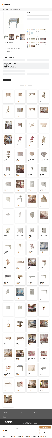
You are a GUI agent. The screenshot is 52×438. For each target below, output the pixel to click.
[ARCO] (8, 139)
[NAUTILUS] (32, 324)
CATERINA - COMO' (19, 235)
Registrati (35, 412)
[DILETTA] (20, 246)
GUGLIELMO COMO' (7, 313)
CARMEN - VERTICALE (20, 219)
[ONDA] (8, 338)
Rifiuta (45, 432)
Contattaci (20, 412)
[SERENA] (20, 353)
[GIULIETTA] (44, 262)
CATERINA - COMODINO (30, 236)
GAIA (29, 267)
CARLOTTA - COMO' (43, 189)
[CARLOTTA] (44, 169)
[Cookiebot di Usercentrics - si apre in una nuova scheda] (5, 436)
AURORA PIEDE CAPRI (7, 174)
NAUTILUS (29, 328)
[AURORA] (44, 139)
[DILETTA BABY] (32, 246)
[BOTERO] (20, 169)
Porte (4, 416)
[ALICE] (14, 22)
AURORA (41, 144)
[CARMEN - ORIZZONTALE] (8, 215)
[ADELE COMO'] (8, 95)
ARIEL (17, 144)
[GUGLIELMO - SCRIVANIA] (44, 292)
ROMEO (5, 358)
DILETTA (17, 251)
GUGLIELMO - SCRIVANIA (42, 298)
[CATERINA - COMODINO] (32, 230)
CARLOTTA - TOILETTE (20, 204)
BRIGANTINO (30, 174)
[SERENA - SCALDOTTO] (44, 353)
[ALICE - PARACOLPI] (44, 125)
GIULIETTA (41, 267)
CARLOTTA (42, 174)
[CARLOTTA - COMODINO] (8, 199)
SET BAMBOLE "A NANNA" (7, 374)
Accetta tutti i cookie (45, 427)
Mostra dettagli (42, 436)
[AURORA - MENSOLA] (32, 154)
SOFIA (17, 373)
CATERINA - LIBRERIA (43, 235)
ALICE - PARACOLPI (43, 129)
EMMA (5, 267)
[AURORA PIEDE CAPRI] (8, 169)
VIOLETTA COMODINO (8, 404)
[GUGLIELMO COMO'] (8, 308)
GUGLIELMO (30, 282)
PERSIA (41, 343)
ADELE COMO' (6, 100)
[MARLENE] (44, 308)
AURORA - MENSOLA (31, 159)
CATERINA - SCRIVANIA (6, 252)
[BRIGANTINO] (32, 169)
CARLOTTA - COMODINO (6, 205)
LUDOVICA (30, 313)
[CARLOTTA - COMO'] (44, 184)
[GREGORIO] (20, 277)
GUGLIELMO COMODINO (18, 313)
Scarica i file (11, 42)
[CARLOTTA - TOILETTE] (20, 199)
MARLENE (41, 313)
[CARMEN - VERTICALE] (20, 215)
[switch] (23, 436)
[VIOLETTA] (20, 384)
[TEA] (44, 368)
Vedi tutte (4, 417)
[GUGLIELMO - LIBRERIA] (32, 292)
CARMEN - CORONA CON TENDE (43, 205)
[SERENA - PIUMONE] (32, 353)
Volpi (29, 14)
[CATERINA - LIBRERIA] (44, 230)
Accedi (35, 413)
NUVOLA (41, 328)
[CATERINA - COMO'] (20, 230)
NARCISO (17, 328)
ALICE (29, 100)
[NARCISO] (20, 324)
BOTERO (17, 174)
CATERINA (29, 219)
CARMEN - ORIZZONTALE (6, 220)
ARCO (5, 144)
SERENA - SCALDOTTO (44, 358)
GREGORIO (18, 282)
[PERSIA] (44, 338)
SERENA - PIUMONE (31, 358)
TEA (40, 373)
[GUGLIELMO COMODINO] (20, 308)
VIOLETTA (17, 389)
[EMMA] (8, 262)
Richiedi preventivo (7, 79)
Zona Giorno (5, 412)
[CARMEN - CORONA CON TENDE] (44, 199)
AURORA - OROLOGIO (44, 159)
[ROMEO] (8, 353)
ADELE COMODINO (19, 100)
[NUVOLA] (44, 324)
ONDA (5, 343)
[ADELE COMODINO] (20, 95)
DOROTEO (41, 251)
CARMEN (29, 204)
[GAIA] (32, 262)
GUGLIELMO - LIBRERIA (32, 297)
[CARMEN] (32, 199)
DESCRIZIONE (6, 42)
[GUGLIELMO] (32, 277)
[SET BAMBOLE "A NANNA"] (8, 368)
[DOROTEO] (44, 246)
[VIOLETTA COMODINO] (8, 399)
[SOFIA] (20, 368)
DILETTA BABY (30, 251)
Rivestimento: (28, 36)
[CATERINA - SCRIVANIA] (8, 246)
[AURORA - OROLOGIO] (44, 154)
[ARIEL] (20, 139)
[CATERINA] (32, 215)
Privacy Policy (20, 413)
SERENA (17, 358)
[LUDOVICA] (32, 308)
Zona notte (4, 413)
